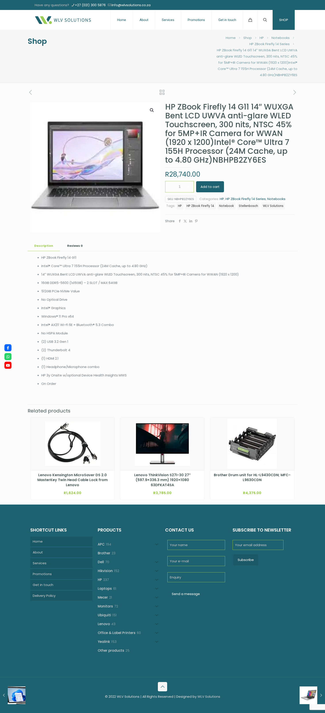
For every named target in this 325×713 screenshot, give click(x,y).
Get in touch (43, 584)
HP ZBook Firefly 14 (200, 206)
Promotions (42, 574)
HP (262, 37)
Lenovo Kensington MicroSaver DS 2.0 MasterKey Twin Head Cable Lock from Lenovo (72, 480)
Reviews (75, 246)
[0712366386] (7, 356)
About (38, 552)
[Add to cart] (108, 424)
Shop (247, 37)
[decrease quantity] (170, 186)
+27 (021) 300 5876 (90, 5)
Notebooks (280, 37)
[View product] (108, 433)
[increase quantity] (189, 186)
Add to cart (210, 186)
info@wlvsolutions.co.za (131, 5)
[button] (152, 110)
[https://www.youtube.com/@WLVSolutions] (7, 365)
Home (231, 37)
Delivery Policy (44, 595)
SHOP (283, 19)
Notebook (226, 206)
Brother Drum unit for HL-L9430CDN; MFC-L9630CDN (252, 477)
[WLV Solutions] (63, 20)
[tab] (44, 246)
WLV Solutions (273, 206)
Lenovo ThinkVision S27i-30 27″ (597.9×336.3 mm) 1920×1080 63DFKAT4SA (162, 480)
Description (43, 246)
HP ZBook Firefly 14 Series (269, 44)
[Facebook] (7, 347)
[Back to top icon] (162, 686)
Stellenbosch (248, 206)
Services (39, 563)
